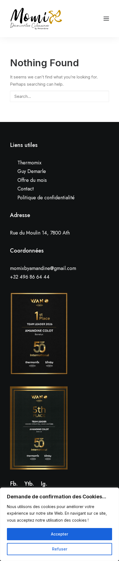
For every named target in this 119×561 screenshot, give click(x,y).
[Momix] (36, 18)
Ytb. (29, 484)
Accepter (59, 534)
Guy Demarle (31, 171)
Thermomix (29, 162)
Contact (25, 188)
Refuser (59, 549)
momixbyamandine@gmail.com (43, 268)
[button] (102, 96)
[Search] (59, 96)
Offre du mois (32, 180)
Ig (43, 484)
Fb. (14, 484)
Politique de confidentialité (45, 197)
